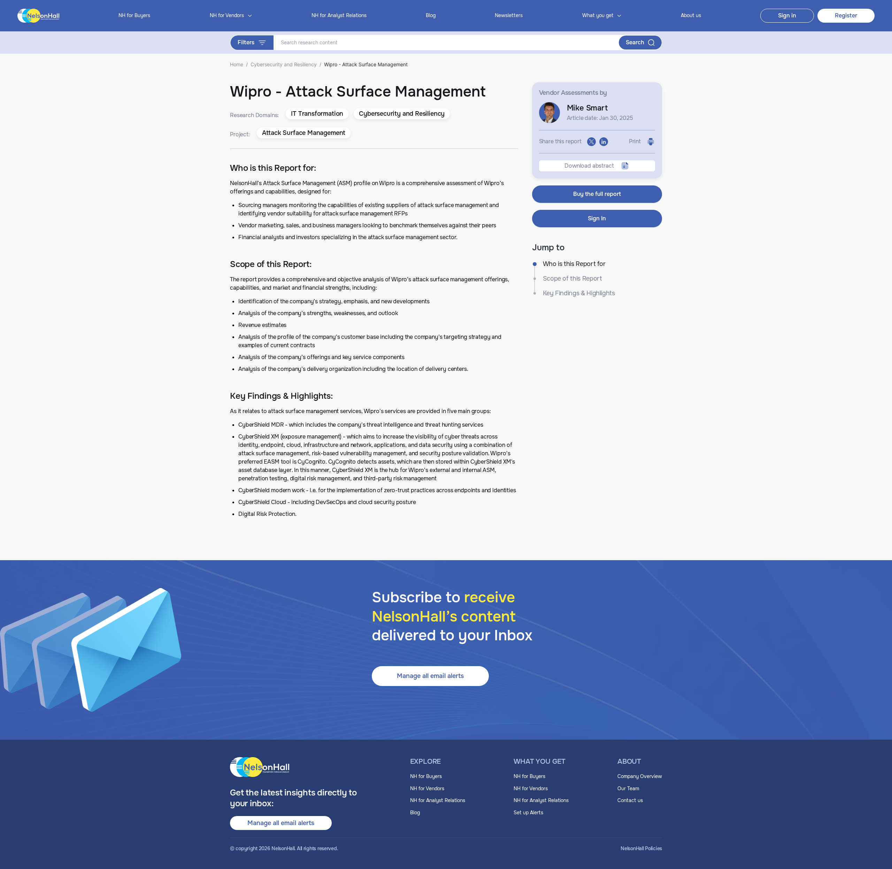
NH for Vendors (427, 788)
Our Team (628, 788)
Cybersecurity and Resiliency (284, 64)
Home (236, 64)
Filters (246, 42)
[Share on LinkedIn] (603, 141)
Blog (431, 15)
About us (691, 15)
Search (635, 42)
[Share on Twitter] (591, 141)
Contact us (630, 800)
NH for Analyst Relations (339, 15)
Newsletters (509, 15)
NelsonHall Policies (641, 849)
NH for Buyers (134, 15)
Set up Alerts (528, 812)
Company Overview (639, 776)
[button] (317, 114)
